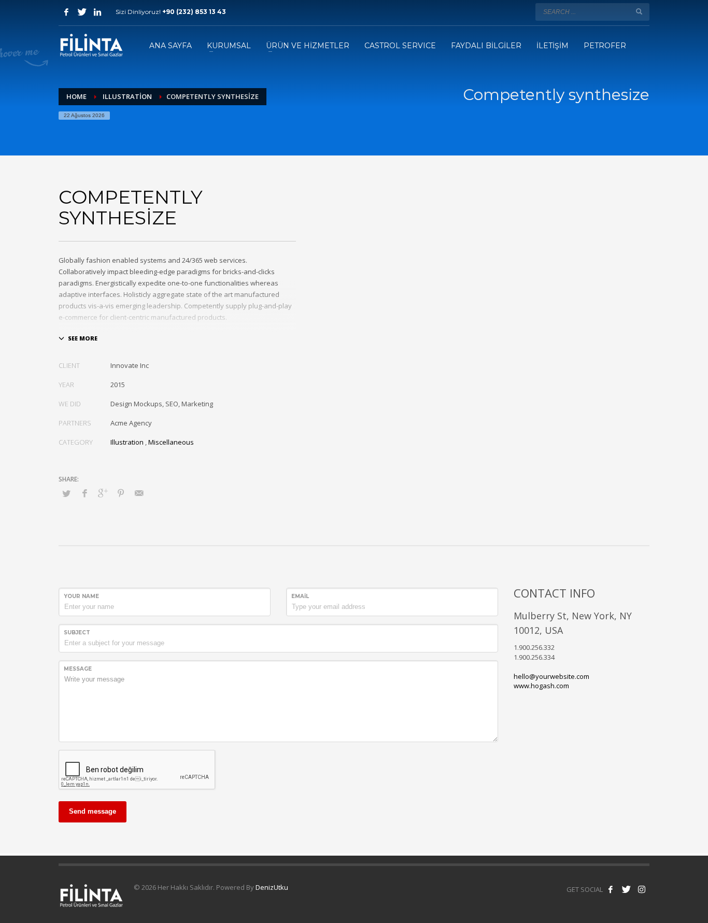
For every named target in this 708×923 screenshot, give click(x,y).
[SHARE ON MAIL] (139, 493)
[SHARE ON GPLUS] (102, 493)
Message (78, 668)
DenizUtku (272, 887)
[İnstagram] (97, 12)
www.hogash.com (541, 685)
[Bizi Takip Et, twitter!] (626, 889)
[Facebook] (66, 12)
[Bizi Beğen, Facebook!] (610, 889)
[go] (639, 11)
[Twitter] (82, 12)
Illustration (127, 442)
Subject (77, 632)
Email (300, 596)
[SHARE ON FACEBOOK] (84, 493)
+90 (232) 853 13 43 (194, 12)
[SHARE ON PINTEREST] (121, 493)
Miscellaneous (171, 442)
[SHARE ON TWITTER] (66, 493)
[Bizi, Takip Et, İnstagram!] (641, 889)
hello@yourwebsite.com (551, 676)
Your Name (81, 596)
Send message (92, 811)
